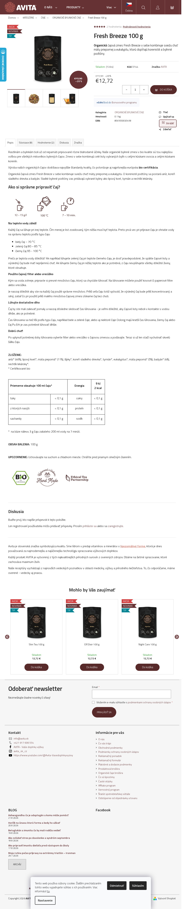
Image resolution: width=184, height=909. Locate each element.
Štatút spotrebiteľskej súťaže (114, 794)
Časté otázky (105, 781)
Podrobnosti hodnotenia (137, 26)
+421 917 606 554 (24, 742)
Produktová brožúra (109, 769)
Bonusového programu (124, 102)
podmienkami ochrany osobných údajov (149, 702)
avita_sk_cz (20, 751)
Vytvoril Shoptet (167, 898)
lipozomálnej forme (132, 546)
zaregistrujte (115, 526)
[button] (36, 665)
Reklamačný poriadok (110, 756)
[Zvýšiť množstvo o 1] (144, 89)
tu (48, 891)
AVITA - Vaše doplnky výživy (29, 747)
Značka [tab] (78, 142)
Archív (17, 864)
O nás (101, 739)
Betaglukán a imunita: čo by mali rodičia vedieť (34, 830)
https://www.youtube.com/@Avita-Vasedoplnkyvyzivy (43, 755)
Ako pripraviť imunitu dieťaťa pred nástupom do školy (38, 845)
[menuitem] (52, 7)
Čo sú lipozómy (106, 777)
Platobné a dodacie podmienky (115, 764)
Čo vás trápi (104, 743)
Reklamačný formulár (109, 760)
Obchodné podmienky (110, 748)
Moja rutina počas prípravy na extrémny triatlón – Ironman (41, 853)
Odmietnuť (117, 885)
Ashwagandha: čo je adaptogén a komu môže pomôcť (38, 815)
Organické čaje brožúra (110, 773)
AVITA (164, 67)
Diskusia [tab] (64, 142)
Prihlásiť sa (104, 712)
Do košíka (166, 89)
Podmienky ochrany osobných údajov (118, 752)
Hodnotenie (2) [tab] (46, 142)
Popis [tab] (10, 142)
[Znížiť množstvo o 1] (126, 89)
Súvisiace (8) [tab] (25, 142)
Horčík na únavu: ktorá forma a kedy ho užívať (34, 822)
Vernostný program (108, 789)
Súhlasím (138, 885)
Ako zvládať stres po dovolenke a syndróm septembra (39, 837)
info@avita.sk (21, 738)
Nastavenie (45, 900)
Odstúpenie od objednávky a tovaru (117, 798)
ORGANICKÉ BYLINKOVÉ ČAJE (129, 112)
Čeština (129, 10)
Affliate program (107, 785)
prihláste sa (89, 526)
